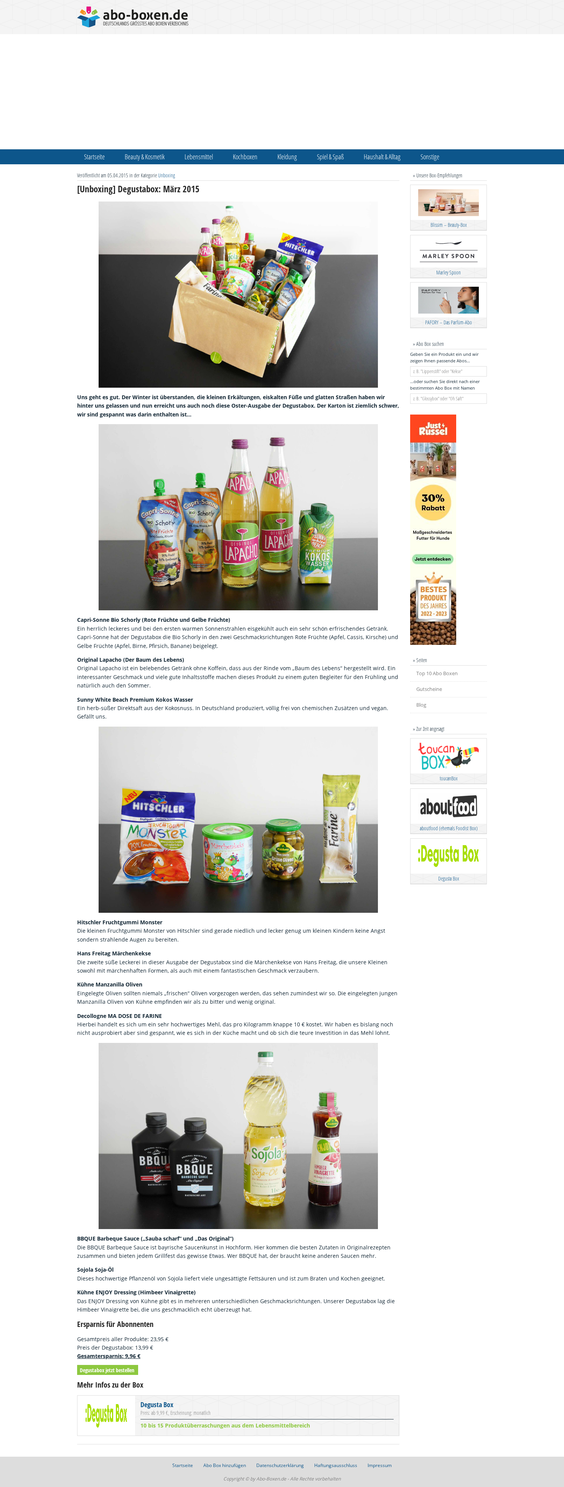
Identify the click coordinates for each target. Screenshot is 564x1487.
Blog (421, 704)
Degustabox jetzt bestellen (107, 1370)
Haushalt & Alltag (382, 156)
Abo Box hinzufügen (224, 1465)
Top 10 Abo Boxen (437, 673)
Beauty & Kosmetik (145, 156)
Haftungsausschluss (335, 1465)
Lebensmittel (199, 156)
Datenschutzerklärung (280, 1465)
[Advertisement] (282, 91)
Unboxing (166, 175)
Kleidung (287, 156)
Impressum (380, 1465)
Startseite (94, 156)
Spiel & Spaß (330, 156)
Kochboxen (245, 156)
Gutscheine (429, 689)
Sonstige (430, 156)
